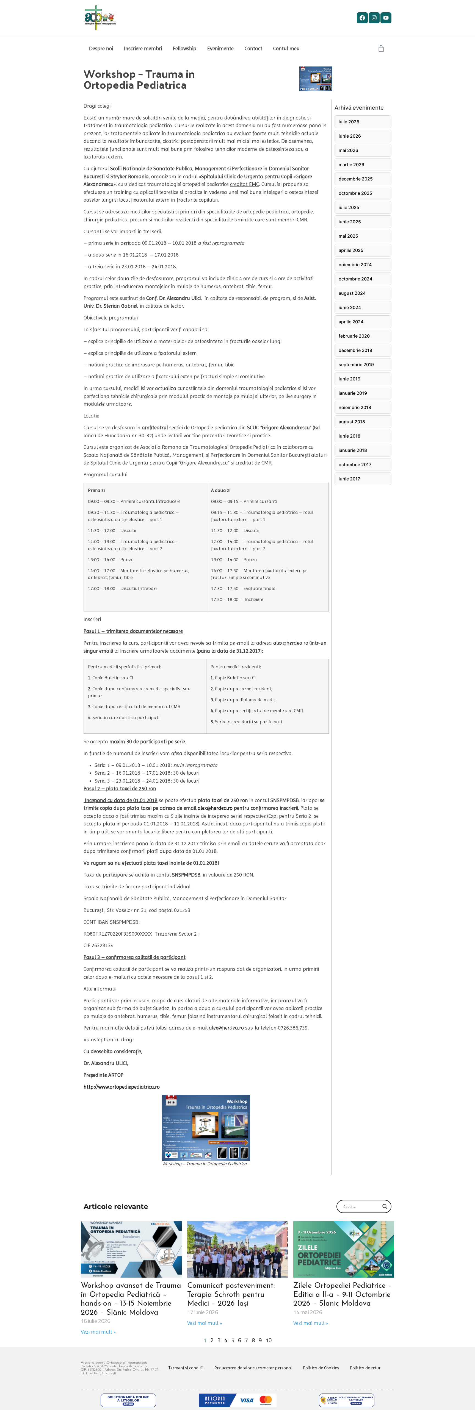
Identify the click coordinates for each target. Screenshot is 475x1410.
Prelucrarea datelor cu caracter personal (253, 1367)
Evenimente (220, 49)
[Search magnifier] (385, 1206)
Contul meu (286, 49)
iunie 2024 (350, 307)
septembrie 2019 (356, 364)
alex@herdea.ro (290, 643)
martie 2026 (351, 164)
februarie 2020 (354, 336)
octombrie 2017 (355, 464)
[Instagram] (374, 17)
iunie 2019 (349, 379)
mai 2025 (348, 236)
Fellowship (184, 49)
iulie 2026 (349, 121)
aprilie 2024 (351, 321)
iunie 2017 (349, 479)
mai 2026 (348, 150)
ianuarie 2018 (353, 450)
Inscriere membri (143, 49)
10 (269, 1340)
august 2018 (352, 421)
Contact (253, 49)
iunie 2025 (350, 221)
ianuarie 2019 (353, 393)
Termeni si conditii (185, 1367)
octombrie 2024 (355, 279)
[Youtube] (385, 17)
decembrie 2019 (355, 350)
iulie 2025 (349, 207)
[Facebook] (362, 17)
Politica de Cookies (321, 1367)
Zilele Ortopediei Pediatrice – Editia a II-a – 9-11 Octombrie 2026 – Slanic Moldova (342, 1295)
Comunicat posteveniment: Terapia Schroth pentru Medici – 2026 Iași (231, 1295)
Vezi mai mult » (98, 1332)
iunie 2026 (350, 136)
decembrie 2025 (356, 179)
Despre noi (101, 49)
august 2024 (352, 293)
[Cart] (381, 48)
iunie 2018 (349, 436)
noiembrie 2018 (355, 407)
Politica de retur (365, 1367)
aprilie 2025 (351, 250)
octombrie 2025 (355, 193)
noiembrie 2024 (355, 264)
